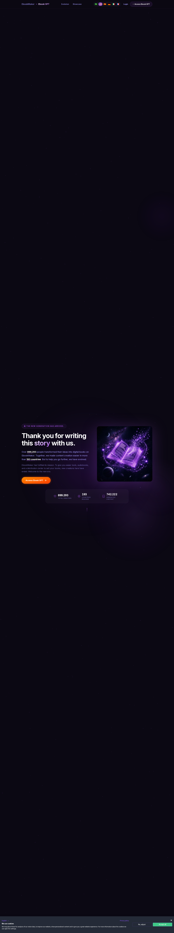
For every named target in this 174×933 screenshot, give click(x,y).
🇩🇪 (109, 4)
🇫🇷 (118, 4)
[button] (5, 920)
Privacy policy (124, 921)
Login (125, 4)
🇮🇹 (113, 4)
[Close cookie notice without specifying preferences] (171, 920)
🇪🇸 (105, 4)
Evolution (65, 4)
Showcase (77, 4)
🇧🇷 (96, 4)
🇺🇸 (100, 4)
